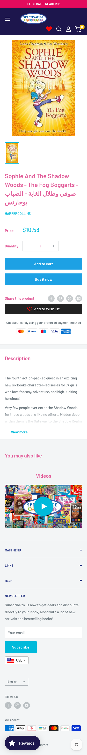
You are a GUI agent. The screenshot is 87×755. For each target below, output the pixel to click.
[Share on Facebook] (51, 298)
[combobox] (17, 660)
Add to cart (43, 263)
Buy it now (43, 279)
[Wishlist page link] (49, 29)
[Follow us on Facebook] (8, 705)
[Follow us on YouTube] (26, 705)
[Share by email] (78, 298)
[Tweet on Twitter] (69, 298)
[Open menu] (7, 19)
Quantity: (12, 246)
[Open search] (59, 29)
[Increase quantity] (53, 246)
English (12, 681)
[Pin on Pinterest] (60, 298)
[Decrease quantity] (28, 246)
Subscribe (20, 647)
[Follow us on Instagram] (17, 705)
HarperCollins (18, 214)
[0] (78, 29)
